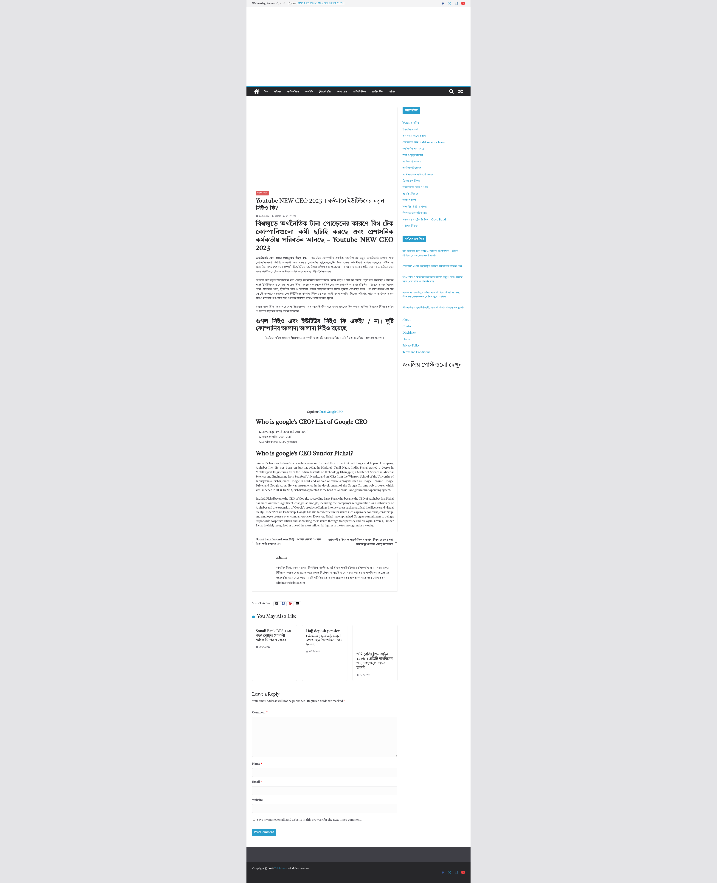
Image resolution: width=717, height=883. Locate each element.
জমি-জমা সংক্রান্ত (412, 161)
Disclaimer (409, 333)
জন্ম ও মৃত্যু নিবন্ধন (413, 155)
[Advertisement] (358, 58)
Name (257, 763)
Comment (260, 712)
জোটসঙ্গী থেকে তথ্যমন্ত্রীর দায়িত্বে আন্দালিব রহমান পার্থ (432, 266)
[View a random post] (460, 91)
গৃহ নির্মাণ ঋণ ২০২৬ (413, 148)
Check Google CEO (330, 412)
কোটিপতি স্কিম (359, 91)
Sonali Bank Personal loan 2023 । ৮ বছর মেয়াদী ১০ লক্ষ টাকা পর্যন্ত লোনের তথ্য (288, 541)
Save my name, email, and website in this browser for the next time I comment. (309, 819)
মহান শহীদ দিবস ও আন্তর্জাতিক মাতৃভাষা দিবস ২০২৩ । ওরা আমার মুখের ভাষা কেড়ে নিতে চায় (360, 542)
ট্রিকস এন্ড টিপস (411, 181)
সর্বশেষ (392, 91)
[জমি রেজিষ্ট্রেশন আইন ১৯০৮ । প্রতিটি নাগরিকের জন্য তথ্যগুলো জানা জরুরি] (375, 627)
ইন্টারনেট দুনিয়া (325, 91)
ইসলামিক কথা (410, 129)
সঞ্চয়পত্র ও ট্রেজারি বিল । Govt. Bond (424, 219)
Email (257, 782)
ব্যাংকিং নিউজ (377, 91)
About (406, 320)
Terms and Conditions (416, 352)
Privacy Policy (411, 345)
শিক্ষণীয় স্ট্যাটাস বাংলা (415, 207)
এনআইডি (309, 91)
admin (278, 216)
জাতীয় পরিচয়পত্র (412, 168)
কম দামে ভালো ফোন (414, 136)
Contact (407, 326)
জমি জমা (277, 91)
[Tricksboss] (256, 91)
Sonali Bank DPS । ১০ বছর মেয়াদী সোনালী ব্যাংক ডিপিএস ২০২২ (273, 635)
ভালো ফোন (342, 91)
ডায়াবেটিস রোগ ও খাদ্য (415, 187)
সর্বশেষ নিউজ (262, 193)
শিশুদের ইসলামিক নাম (415, 213)
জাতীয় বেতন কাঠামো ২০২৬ (418, 174)
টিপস (266, 91)
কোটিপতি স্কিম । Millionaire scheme (424, 142)
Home (406, 339)
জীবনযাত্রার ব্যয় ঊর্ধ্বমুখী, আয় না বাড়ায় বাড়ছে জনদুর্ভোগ (434, 307)
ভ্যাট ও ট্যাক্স (293, 91)
